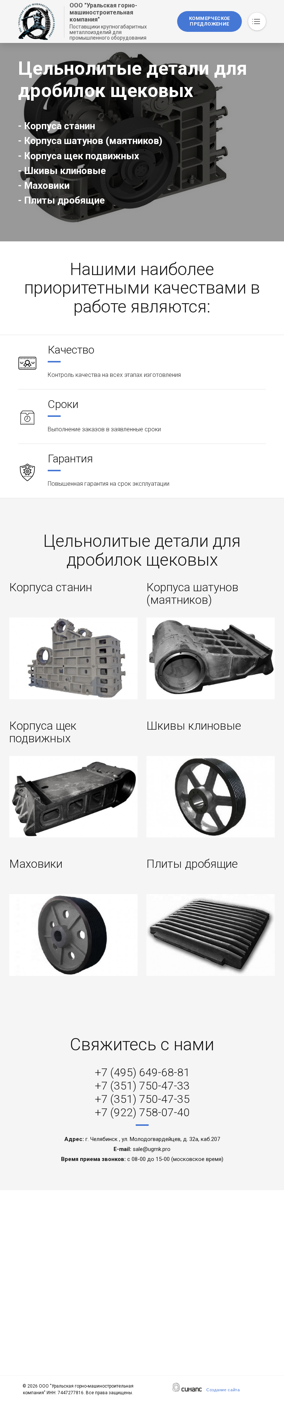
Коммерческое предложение (209, 21)
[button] (73, 658)
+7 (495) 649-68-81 (142, 1072)
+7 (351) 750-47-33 (142, 1085)
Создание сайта (223, 1390)
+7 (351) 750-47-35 (142, 1099)
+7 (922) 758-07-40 (142, 1112)
